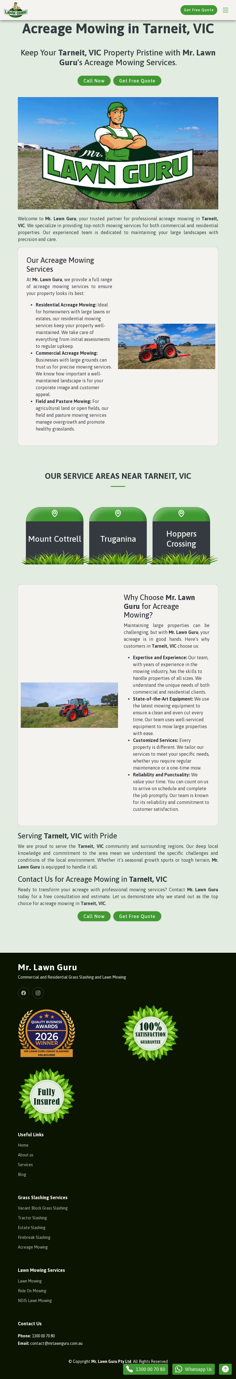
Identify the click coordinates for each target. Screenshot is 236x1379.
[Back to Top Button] (225, 1369)
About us (25, 1155)
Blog (22, 1174)
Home (23, 1145)
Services (25, 1165)
